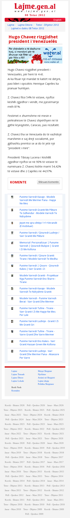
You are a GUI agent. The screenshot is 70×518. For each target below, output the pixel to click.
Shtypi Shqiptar (45, 371)
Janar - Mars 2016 (13, 472)
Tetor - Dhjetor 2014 (54, 476)
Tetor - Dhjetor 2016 (13, 467)
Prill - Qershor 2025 (56, 410)
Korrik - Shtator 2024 (54, 415)
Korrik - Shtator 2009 (54, 509)
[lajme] (35, 7)
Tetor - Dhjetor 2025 (13, 410)
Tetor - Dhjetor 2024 (32, 415)
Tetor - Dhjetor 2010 (13, 504)
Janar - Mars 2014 (55, 481)
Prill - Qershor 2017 (36, 462)
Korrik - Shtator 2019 (34, 448)
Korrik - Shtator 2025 (34, 410)
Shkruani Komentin (48, 182)
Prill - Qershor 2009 (34, 514)
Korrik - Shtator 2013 (34, 486)
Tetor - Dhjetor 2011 (54, 495)
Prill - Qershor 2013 (56, 486)
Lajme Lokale (17, 381)
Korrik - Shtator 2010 (34, 504)
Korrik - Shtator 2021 (54, 434)
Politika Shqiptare (46, 384)
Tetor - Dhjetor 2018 (32, 453)
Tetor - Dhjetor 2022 (13, 429)
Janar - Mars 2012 (34, 495)
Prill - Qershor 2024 (14, 419)
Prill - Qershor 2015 (14, 476)
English (57, 20)
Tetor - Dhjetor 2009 (32, 509)
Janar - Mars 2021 (34, 438)
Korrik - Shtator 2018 (54, 453)
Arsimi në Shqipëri (46, 377)
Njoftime (42, 374)
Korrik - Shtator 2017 (14, 462)
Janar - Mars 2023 (55, 424)
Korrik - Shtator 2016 (34, 467)
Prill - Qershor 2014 (36, 481)
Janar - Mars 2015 (34, 476)
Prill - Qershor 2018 (14, 457)
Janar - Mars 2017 (55, 462)
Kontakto (15, 390)
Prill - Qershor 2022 (56, 429)
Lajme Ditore (25, 25)
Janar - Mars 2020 (55, 443)
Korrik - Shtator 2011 (14, 500)
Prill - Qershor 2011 (36, 500)
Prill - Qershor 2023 (36, 424)
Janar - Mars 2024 (34, 419)
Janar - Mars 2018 (34, 457)
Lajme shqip (43, 381)
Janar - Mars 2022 (13, 434)
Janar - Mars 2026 (55, 405)
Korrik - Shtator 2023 (14, 424)
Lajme (11, 25)
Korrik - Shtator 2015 (54, 472)
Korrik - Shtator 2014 (14, 481)
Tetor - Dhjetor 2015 (32, 472)
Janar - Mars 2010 (13, 509)
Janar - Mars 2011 (55, 500)
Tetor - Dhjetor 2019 (13, 448)
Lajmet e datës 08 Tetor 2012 (27, 28)
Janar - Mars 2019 (13, 453)
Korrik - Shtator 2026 (14, 405)
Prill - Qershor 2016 (56, 467)
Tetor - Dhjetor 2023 (54, 419)
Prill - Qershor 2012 (14, 495)
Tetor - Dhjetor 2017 (54, 457)
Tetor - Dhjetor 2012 (47, 25)
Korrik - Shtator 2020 (14, 443)
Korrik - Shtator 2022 (34, 429)
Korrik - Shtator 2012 (54, 490)
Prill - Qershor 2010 (56, 504)
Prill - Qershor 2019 (56, 448)
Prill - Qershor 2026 (36, 405)
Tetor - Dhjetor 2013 (13, 486)
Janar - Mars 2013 (13, 490)
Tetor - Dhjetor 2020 (54, 438)
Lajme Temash (17, 374)
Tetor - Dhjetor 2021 (32, 434)
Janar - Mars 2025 (13, 415)
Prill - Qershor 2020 (36, 443)
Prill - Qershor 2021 (14, 438)
